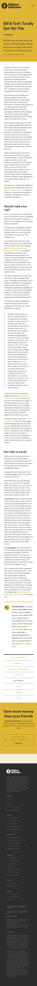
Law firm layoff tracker (14, 821)
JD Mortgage (12, 858)
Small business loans (14, 894)
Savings (18, 692)
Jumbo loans (12, 864)
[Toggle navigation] (32, 6)
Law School (18, 681)
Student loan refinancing (15, 837)
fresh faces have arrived (13, 190)
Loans (18, 686)
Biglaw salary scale (13, 818)
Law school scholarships (15, 843)
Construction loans (14, 861)
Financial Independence (18, 669)
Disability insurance (14, 886)
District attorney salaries (15, 826)
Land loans (11, 866)
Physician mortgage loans (15, 869)
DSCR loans (12, 899)
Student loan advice (14, 848)
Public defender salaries (15, 829)
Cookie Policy (18, 912)
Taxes (18, 698)
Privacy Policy (18, 910)
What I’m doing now (14, 807)
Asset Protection (18, 657)
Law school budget (14, 846)
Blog (10, 801)
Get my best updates (14, 810)
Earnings (18, 663)
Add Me (18, 743)
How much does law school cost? (17, 840)
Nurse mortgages (13, 875)
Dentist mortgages (13, 872)
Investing (18, 675)
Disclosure (10, 910)
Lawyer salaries (13, 824)
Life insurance (12, 883)
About (10, 799)
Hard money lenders (14, 897)
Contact (11, 804)
